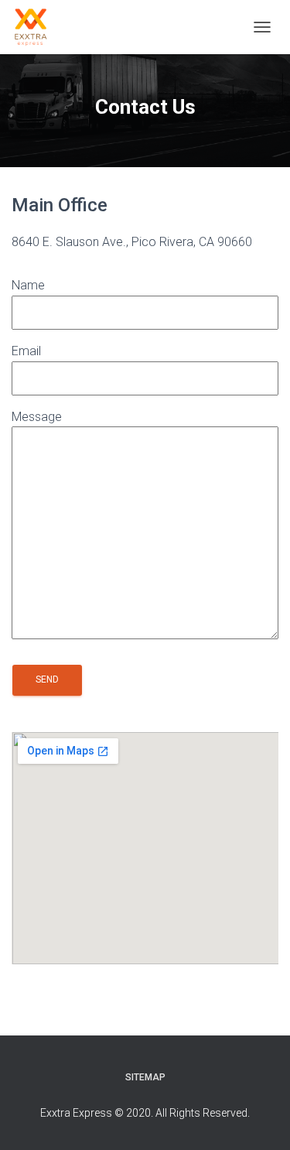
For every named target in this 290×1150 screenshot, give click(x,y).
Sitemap (145, 1077)
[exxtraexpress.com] (37, 27)
